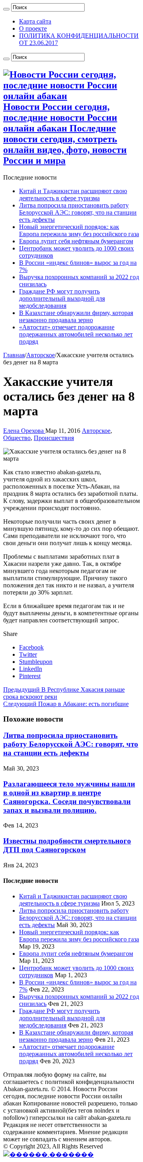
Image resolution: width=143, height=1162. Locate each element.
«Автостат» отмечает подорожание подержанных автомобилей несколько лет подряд (76, 334)
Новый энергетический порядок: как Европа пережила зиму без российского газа (79, 230)
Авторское (40, 355)
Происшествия (54, 437)
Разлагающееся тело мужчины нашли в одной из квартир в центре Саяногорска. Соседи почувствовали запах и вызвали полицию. (69, 797)
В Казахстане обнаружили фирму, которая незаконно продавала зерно (76, 316)
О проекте (33, 28)
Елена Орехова (24, 430)
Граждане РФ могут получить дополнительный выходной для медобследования (62, 298)
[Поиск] (6, 9)
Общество (17, 437)
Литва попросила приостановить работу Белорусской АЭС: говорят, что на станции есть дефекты (78, 212)
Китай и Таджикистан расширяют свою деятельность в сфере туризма (73, 194)
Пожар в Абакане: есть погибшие (66, 703)
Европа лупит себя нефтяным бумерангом (76, 241)
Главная (14, 355)
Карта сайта (35, 21)
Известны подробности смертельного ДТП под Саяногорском (67, 845)
